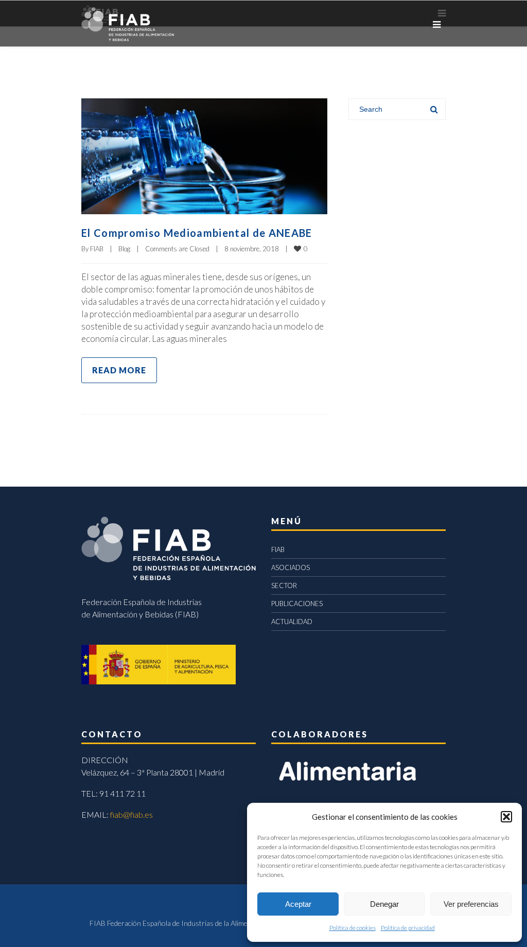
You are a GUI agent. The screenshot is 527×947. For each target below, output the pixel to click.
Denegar (384, 904)
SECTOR (284, 585)
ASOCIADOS (290, 567)
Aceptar (298, 904)
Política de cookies (352, 928)
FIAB (96, 249)
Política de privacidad (408, 928)
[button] (506, 817)
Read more (119, 370)
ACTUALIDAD (291, 621)
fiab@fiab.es (131, 814)
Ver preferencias (471, 904)
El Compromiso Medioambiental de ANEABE (196, 233)
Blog (124, 249)
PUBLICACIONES (297, 603)
